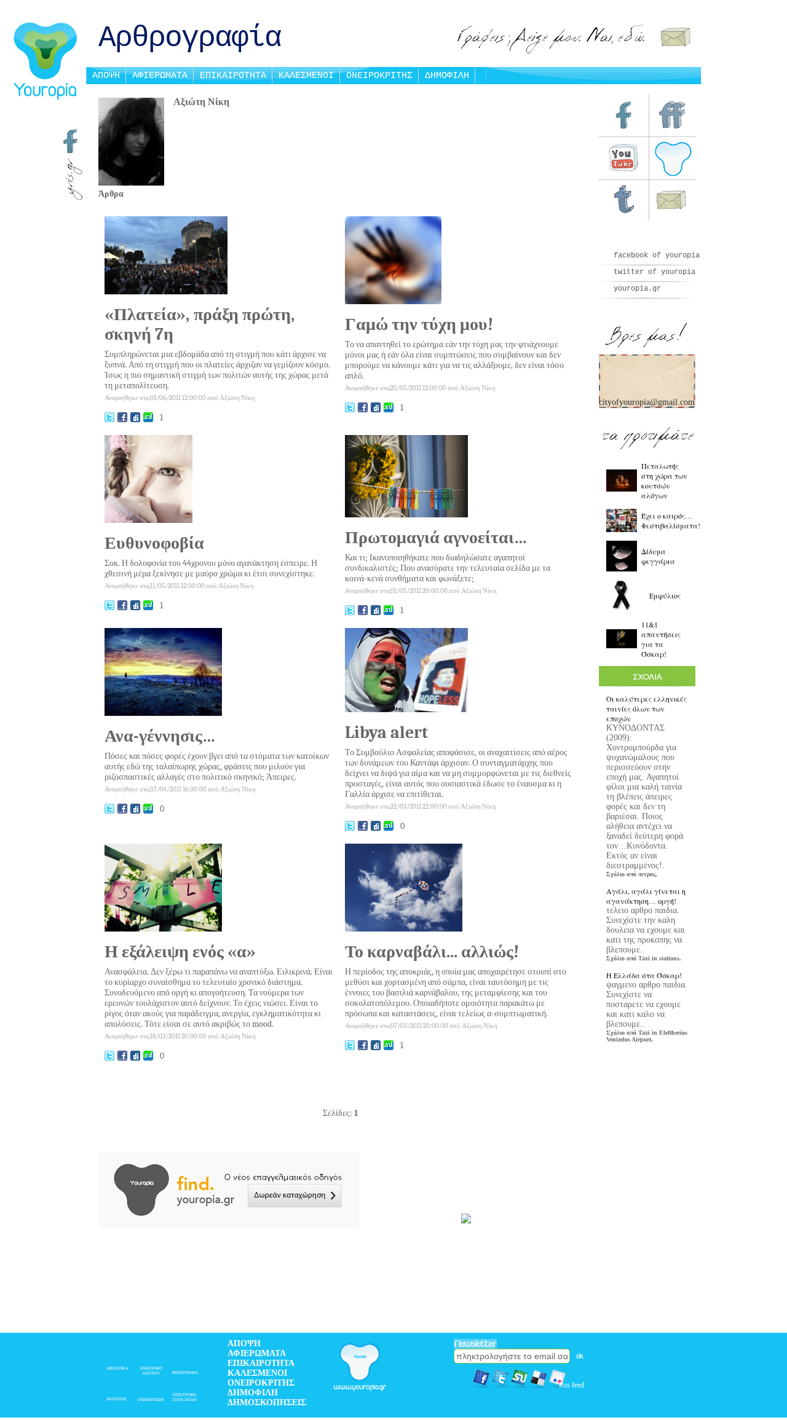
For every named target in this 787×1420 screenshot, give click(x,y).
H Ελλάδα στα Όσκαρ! (644, 975)
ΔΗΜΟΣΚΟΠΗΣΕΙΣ (266, 1402)
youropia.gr (637, 288)
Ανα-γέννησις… (160, 736)
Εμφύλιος (665, 595)
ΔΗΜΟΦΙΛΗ (447, 76)
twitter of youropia (654, 272)
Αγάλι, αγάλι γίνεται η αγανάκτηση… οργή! (646, 896)
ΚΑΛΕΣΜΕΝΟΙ (306, 76)
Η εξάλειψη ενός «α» (180, 952)
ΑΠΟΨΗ (106, 76)
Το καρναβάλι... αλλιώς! (432, 952)
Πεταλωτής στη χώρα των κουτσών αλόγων (664, 480)
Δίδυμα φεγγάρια (658, 556)
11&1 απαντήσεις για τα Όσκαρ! (661, 639)
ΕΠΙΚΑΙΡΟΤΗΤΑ (233, 76)
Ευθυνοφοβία (154, 543)
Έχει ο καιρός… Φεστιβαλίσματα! (670, 520)
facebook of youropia (657, 255)
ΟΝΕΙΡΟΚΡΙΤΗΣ (379, 76)
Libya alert (386, 732)
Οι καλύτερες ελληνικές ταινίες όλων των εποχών (646, 708)
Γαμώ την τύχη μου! (419, 324)
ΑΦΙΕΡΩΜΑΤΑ (160, 76)
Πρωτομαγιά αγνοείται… (436, 537)
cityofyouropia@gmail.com (647, 402)
